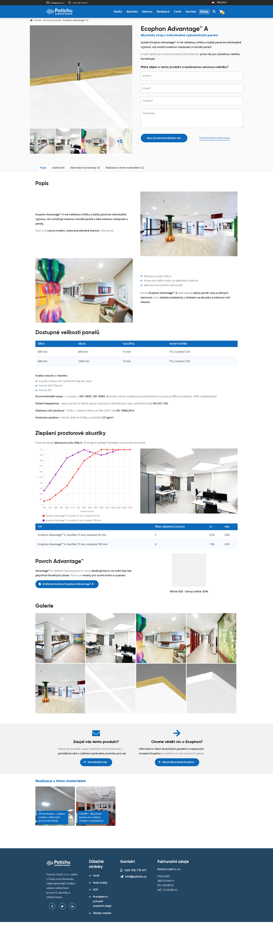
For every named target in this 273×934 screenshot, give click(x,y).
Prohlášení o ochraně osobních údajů (102, 901)
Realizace (163, 11)
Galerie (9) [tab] (58, 167)
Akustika (132, 11)
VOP (95, 889)
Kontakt (191, 11)
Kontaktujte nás (97, 762)
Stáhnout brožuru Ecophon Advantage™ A (68, 584)
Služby (118, 11)
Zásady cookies (102, 913)
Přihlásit (222, 2)
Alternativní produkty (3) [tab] (85, 167)
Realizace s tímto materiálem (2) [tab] (125, 167)
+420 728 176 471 (80, 3)
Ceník (177, 11)
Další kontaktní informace (214, 138)
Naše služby (100, 882)
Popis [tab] (43, 167)
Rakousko (213, 2)
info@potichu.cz (57, 3)
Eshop (204, 11)
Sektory (147, 11)
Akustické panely (52, 20)
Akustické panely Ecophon (178, 762)
